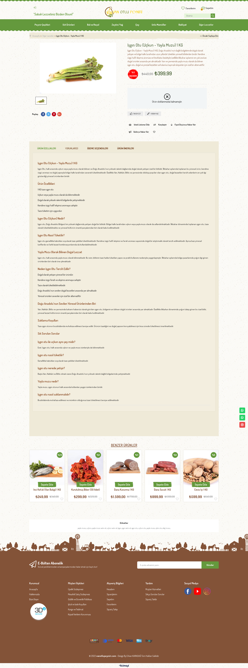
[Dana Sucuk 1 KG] (162, 467)
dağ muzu (166, 528)
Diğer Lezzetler (206, 24)
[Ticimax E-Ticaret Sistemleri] (124, 666)
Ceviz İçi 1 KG (201, 489)
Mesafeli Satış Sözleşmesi (79, 594)
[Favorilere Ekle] (154, 132)
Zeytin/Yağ (117, 24)
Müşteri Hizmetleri (153, 589)
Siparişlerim (112, 594)
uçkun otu (142, 528)
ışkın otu (159, 528)
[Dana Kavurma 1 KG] (124, 467)
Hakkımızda (34, 594)
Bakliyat (183, 24)
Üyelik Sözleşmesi (75, 589)
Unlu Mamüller (159, 24)
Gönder (210, 565)
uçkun (89, 528)
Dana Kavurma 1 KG (124, 489)
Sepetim (110, 599)
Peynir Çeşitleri (42, 24)
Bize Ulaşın (34, 599)
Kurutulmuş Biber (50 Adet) (85, 489)
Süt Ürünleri (69, 24)
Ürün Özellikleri (46, 148)
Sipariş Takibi (151, 599)
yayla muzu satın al (99, 528)
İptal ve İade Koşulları (77, 604)
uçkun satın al (112, 528)
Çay (137, 24)
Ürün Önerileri (125, 148)
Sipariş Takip (112, 609)
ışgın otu (134, 528)
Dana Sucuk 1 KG (162, 489)
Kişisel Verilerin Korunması (79, 614)
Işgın (119, 528)
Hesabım (111, 589)
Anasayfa (33, 589)
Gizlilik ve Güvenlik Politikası (80, 599)
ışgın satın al (126, 528)
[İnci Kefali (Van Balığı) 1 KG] (47, 467)
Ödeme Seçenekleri (97, 148)
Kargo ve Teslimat (75, 609)
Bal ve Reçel (93, 24)
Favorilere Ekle (61, 498)
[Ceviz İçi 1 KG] (201, 467)
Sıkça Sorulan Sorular (155, 594)
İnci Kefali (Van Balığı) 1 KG (47, 489)
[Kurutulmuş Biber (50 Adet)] (85, 467)
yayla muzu (82, 528)
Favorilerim (191, 8)
